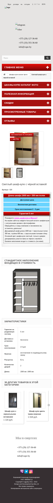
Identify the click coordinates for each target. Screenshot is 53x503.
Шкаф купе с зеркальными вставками (9, 414)
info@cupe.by (25, 47)
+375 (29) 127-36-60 (28, 38)
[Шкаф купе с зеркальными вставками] (13, 400)
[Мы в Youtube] (17, 434)
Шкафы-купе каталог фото (18, 74)
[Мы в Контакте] (23, 434)
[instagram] (31, 472)
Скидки (8, 103)
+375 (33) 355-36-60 (28, 42)
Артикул (5, 190)
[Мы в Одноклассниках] (29, 434)
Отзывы (9, 121)
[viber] (22, 472)
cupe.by (26, 482)
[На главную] (4, 74)
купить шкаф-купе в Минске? (25, 218)
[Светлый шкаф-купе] (7, 172)
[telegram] (26, 472)
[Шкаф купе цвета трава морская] (37, 400)
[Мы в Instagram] (35, 434)
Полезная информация (19, 94)
